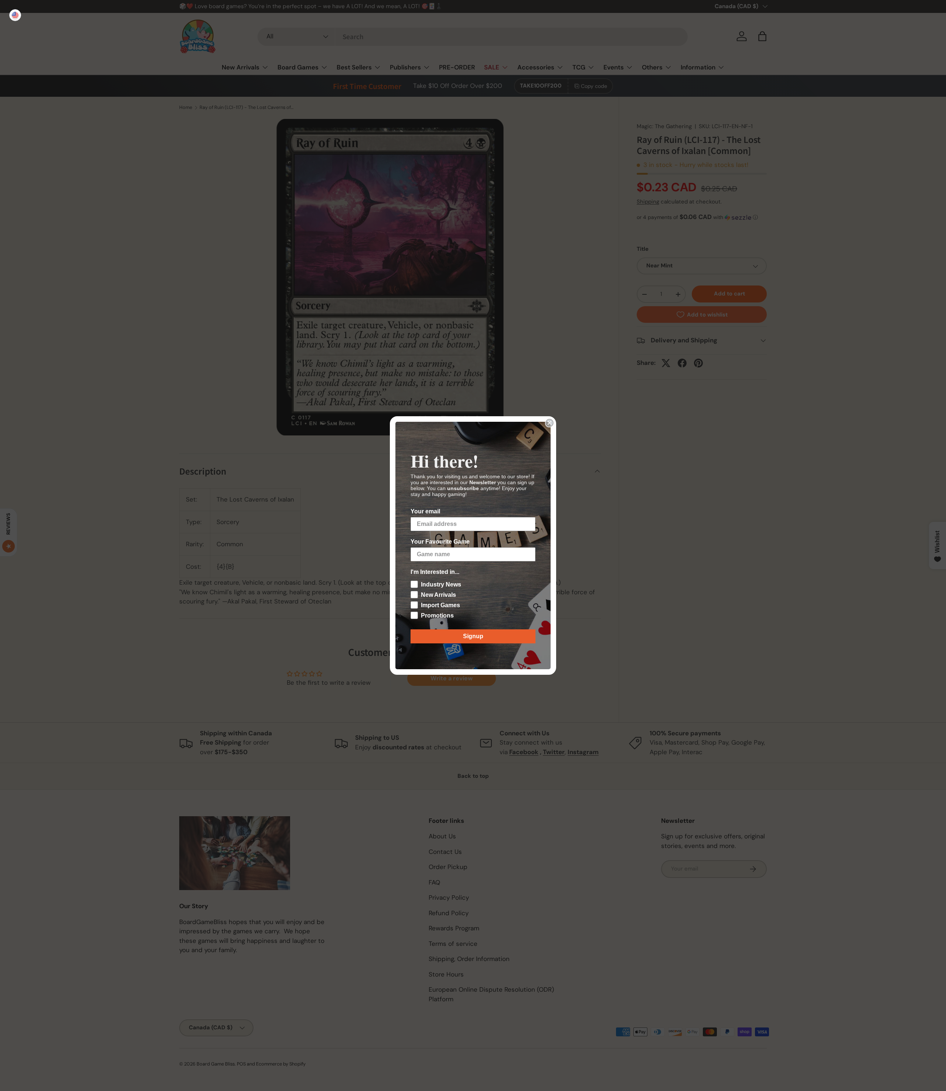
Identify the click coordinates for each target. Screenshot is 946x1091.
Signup (473, 636)
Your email (425, 511)
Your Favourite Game (440, 541)
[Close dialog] (549, 423)
